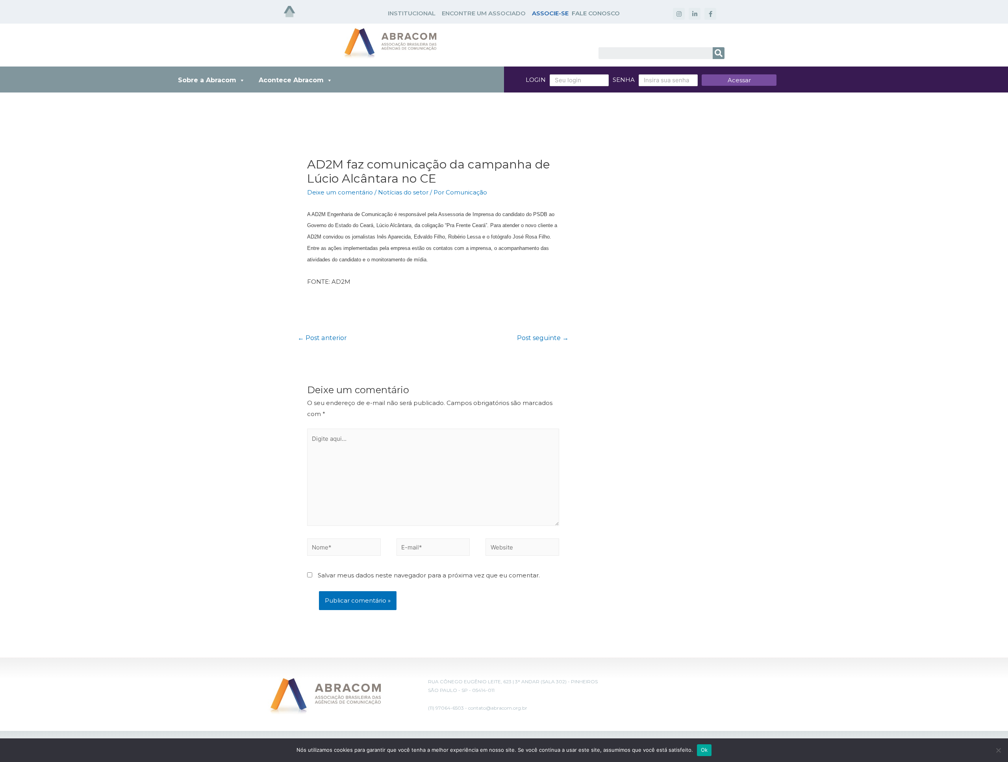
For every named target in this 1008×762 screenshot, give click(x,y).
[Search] (718, 53)
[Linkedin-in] (694, 14)
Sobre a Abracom (207, 80)
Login (536, 79)
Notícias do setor (403, 192)
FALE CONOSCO (596, 13)
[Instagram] (679, 14)
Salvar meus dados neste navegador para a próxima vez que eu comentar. (429, 575)
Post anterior (322, 338)
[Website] (522, 548)
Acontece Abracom (291, 80)
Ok (704, 750)
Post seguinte (543, 338)
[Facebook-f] (710, 14)
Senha (624, 79)
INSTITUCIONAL (411, 13)
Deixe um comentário (340, 192)
